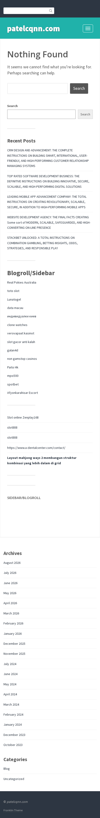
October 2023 (13, 745)
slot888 (12, 427)
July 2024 (9, 664)
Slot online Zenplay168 (23, 417)
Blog (6, 768)
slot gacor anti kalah (21, 342)
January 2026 (12, 633)
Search (12, 106)
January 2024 (12, 724)
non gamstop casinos (22, 359)
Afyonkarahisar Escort (22, 393)
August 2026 (11, 563)
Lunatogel (14, 299)
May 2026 (9, 593)
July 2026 (9, 573)
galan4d (12, 350)
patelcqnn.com (33, 28)
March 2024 (11, 704)
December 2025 (14, 643)
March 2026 (11, 613)
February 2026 (13, 623)
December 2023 (14, 735)
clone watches (17, 325)
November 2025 (14, 654)
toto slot (13, 291)
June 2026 (10, 583)
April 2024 (10, 694)
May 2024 (9, 684)
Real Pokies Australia (21, 282)
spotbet (13, 384)
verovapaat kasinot (20, 333)
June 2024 (10, 674)
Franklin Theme (13, 810)
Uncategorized (13, 779)
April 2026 (10, 603)
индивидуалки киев (21, 316)
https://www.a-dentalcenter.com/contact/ (36, 448)
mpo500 (12, 376)
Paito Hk (12, 367)
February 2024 (13, 714)
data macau (15, 308)
